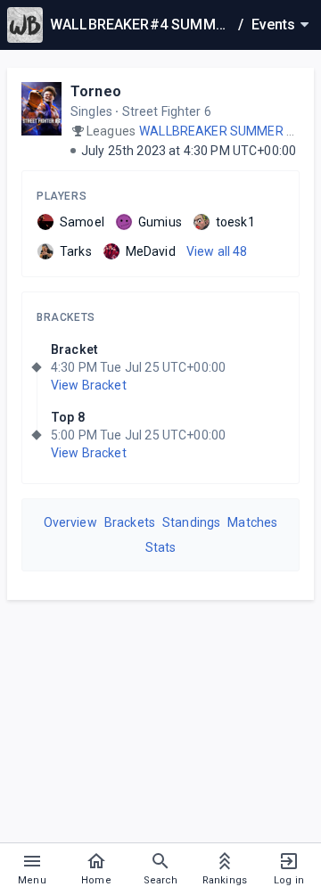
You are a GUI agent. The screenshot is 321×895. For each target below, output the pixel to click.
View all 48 (217, 251)
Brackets (66, 317)
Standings (191, 522)
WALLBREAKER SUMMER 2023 (227, 131)
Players (61, 196)
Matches (252, 522)
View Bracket (89, 385)
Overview (70, 522)
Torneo (95, 91)
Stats (161, 547)
